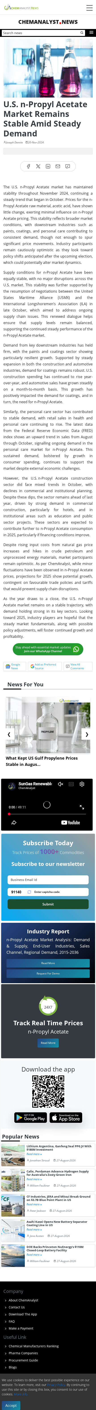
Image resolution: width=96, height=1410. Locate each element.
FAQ (11, 1321)
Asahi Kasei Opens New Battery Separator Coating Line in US (57, 1223)
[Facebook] (28, 166)
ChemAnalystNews (48, 21)
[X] (38, 166)
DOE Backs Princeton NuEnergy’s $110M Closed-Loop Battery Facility (55, 1248)
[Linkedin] (48, 166)
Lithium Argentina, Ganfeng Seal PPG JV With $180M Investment (59, 1148)
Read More (48, 1043)
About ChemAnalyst (23, 1300)
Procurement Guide (23, 1360)
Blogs (12, 1367)
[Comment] (68, 166)
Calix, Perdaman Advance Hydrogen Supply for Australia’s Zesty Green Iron (58, 1173)
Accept (11, 1405)
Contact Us (16, 1307)
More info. (21, 1394)
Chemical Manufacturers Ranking (33, 1346)
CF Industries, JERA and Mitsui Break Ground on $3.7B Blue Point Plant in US (58, 1198)
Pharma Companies (23, 1353)
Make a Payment (20, 1328)
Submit (48, 904)
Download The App (22, 1314)
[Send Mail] (58, 166)
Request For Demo (48, 973)
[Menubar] (89, 7)
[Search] (82, 33)
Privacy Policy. (56, 1385)
